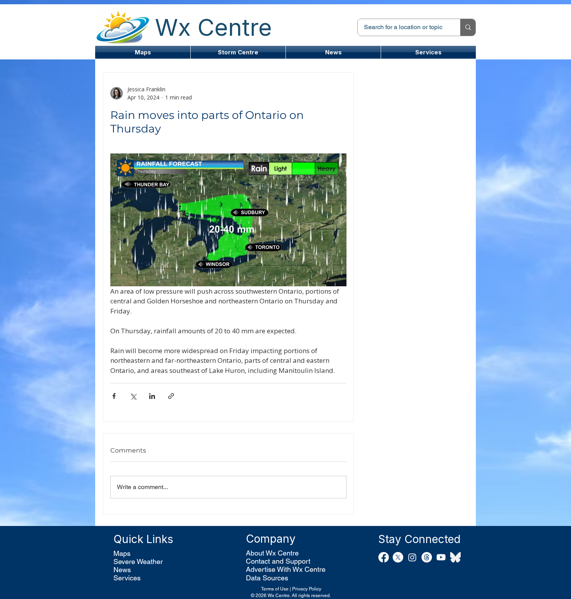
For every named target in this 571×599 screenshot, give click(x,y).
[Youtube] (441, 557)
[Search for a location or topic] (467, 27)
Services (127, 578)
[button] (238, 52)
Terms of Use (275, 589)
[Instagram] (412, 557)
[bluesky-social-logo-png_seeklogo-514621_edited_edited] (455, 557)
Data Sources (267, 578)
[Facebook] (383, 557)
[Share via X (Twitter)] (133, 396)
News (122, 570)
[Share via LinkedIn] (152, 396)
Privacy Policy (306, 589)
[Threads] (426, 557)
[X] (398, 557)
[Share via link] (171, 396)
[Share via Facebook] (114, 396)
